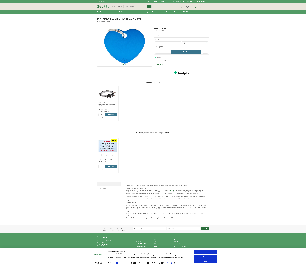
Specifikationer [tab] (102, 188)
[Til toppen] (153, 234)
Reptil (155, 246)
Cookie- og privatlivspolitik (161, 1)
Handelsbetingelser (188, 1)
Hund (109, 15)
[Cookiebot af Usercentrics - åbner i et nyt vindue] (98, 263)
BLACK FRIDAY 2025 (140, 243)
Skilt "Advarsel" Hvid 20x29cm (106, 156)
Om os (149, 1)
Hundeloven (171, 190)
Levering (169, 60)
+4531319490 (101, 242)
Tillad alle (205, 252)
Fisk (155, 243)
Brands (137, 239)
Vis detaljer (170, 263)
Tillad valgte (205, 256)
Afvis (205, 261)
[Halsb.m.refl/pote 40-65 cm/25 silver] (107, 94)
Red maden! (138, 241)
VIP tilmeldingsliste (202, 1)
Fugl (155, 241)
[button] (127, 12)
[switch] (133, 263)
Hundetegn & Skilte (117, 15)
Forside (104, 15)
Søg (149, 6)
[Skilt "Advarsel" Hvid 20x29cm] (107, 146)
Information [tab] (101, 184)
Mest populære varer (140, 246)
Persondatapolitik (176, 1)
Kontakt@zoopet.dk (102, 244)
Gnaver (156, 239)
